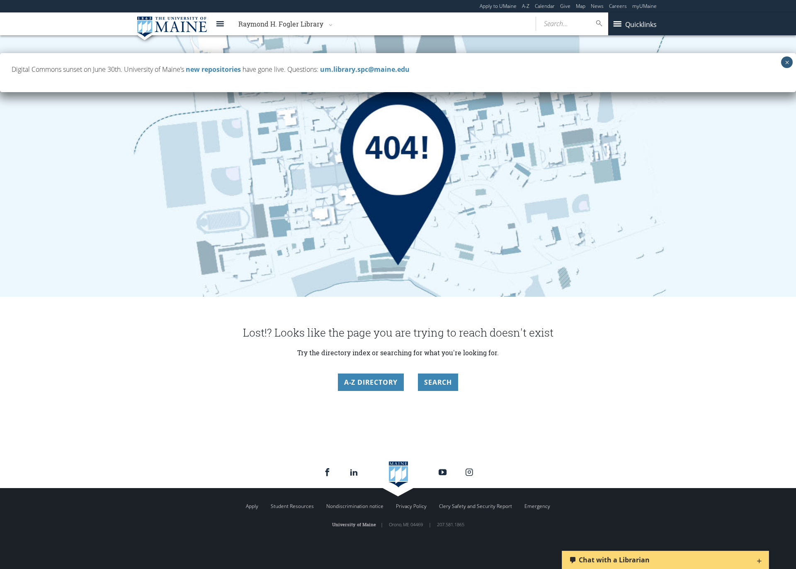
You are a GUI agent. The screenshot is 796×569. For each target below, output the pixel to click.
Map (580, 6)
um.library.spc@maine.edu (365, 69)
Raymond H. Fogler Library (280, 24)
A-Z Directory (371, 382)
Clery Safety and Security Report (475, 506)
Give (565, 6)
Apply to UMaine (498, 6)
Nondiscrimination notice (354, 506)
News (597, 6)
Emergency (537, 506)
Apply (252, 506)
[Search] (599, 23)
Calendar (545, 6)
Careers (618, 6)
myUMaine (644, 6)
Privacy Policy (411, 506)
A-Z (525, 6)
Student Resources (292, 506)
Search (438, 382)
